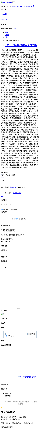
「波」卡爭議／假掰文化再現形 (21, 45)
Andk (2, 177)
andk (4, 14)
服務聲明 (20, 404)
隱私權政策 (34, 402)
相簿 (6, 32)
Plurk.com (18, 308)
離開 (11, 427)
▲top (2, 196)
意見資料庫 (17, 193)
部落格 (7, 35)
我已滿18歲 (5, 427)
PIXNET (9, 402)
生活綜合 (17, 28)
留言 (16, 187)
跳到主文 (4, 20)
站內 (14, 336)
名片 (6, 37)
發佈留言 (4, 212)
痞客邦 (12, 187)
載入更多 (4, 200)
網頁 (9, 336)
